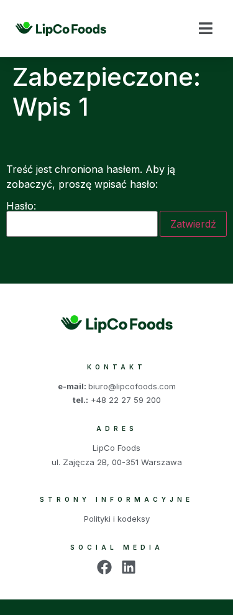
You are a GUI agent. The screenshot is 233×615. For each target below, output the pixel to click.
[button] (205, 29)
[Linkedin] (128, 567)
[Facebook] (104, 567)
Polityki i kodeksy (117, 519)
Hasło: (21, 206)
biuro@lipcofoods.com (132, 386)
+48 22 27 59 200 (126, 400)
